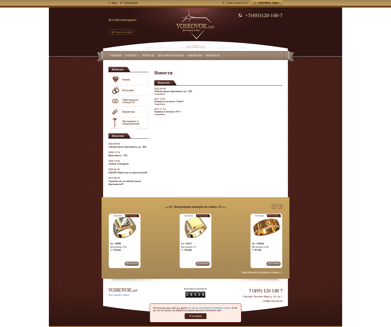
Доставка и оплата (171, 55)
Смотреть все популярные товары (260, 272)
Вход (114, 3)
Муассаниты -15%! (117, 155)
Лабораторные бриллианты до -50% (127, 147)
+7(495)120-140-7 (264, 15)
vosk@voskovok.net (273, 301)
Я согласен (195, 316)
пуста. (237, 3)
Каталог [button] (131, 55)
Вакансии (195, 55)
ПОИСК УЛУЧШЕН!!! (118, 164)
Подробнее (159, 94)
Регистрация (130, 3)
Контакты (212, 55)
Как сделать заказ (118, 294)
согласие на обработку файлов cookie (209, 307)
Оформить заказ (268, 3)
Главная (116, 55)
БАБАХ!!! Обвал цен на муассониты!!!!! (127, 172)
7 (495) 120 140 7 (266, 290)
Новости (148, 55)
